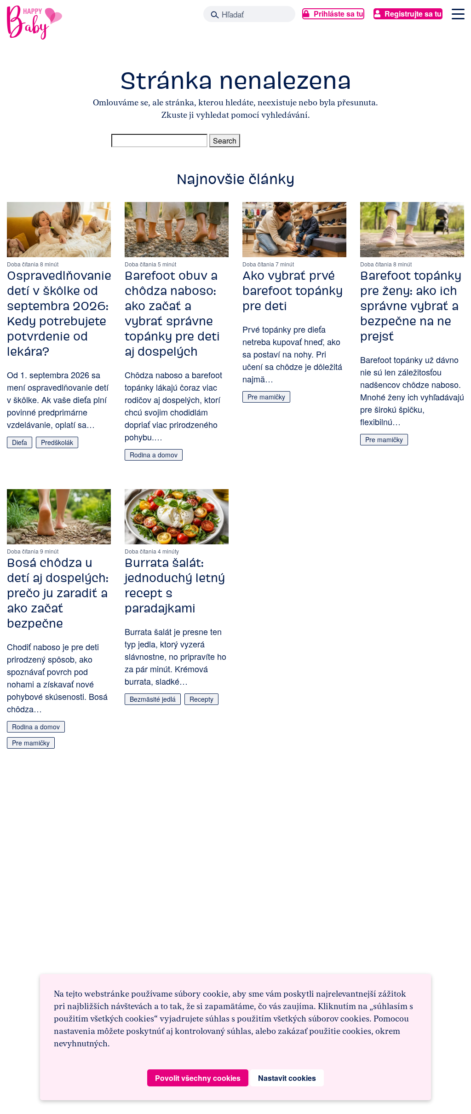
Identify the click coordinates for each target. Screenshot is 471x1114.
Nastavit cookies (287, 1078)
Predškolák (57, 442)
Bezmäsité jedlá (153, 699)
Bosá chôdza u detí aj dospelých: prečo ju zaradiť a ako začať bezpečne (58, 593)
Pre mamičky (266, 396)
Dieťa (19, 442)
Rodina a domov (154, 454)
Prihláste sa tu (338, 13)
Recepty (201, 699)
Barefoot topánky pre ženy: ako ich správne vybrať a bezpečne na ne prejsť (410, 306)
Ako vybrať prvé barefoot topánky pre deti (292, 291)
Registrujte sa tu (413, 13)
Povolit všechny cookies (198, 1078)
